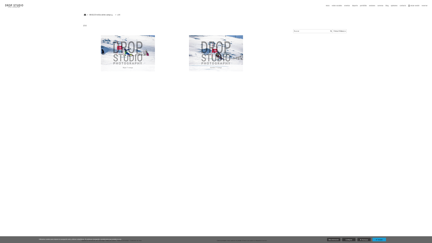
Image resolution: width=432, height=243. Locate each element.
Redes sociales (337, 5)
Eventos (347, 5)
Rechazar (364, 240)
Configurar (349, 240)
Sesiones (372, 5)
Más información (334, 240)
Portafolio (363, 5)
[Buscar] (331, 31)
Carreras (380, 5)
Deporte (355, 5)
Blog (387, 5)
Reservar (425, 5)
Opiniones (394, 5)
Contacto (403, 5)
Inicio (328, 5)
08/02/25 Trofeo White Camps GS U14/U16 (102, 15)
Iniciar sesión (414, 5)
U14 (118, 15)
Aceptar (380, 240)
